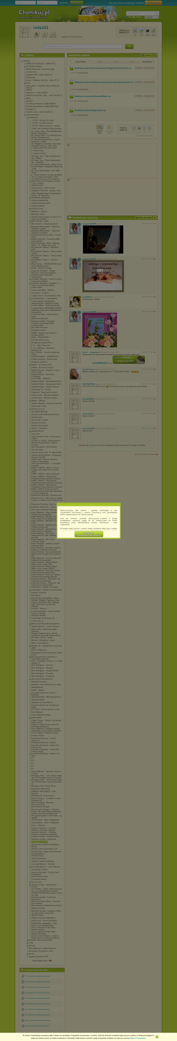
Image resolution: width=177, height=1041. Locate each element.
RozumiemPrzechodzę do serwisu (89, 534)
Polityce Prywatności (137, 1038)
